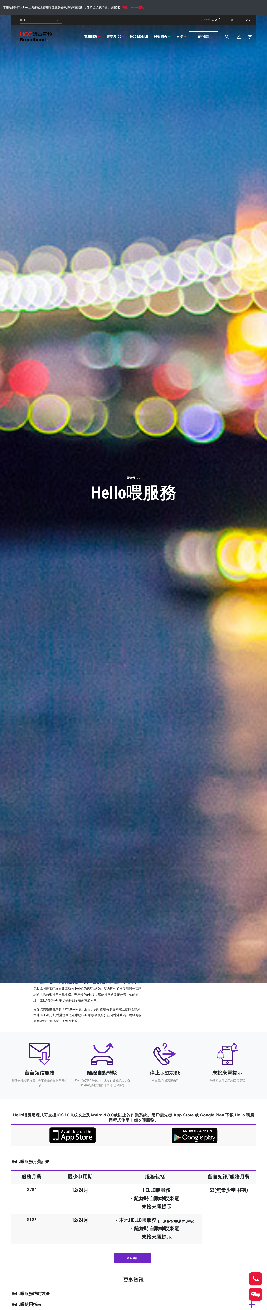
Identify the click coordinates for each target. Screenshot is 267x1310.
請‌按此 (115, 7)
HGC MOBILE (139, 37)
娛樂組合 (160, 37)
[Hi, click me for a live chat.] (255, 1294)
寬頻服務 (91, 37)
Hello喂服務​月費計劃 (31, 1161)
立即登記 (203, 36)
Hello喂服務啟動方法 (31, 1293)
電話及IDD (114, 37)
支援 (179, 37)
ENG (248, 19)
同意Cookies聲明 (133, 7)
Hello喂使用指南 (26, 1304)
